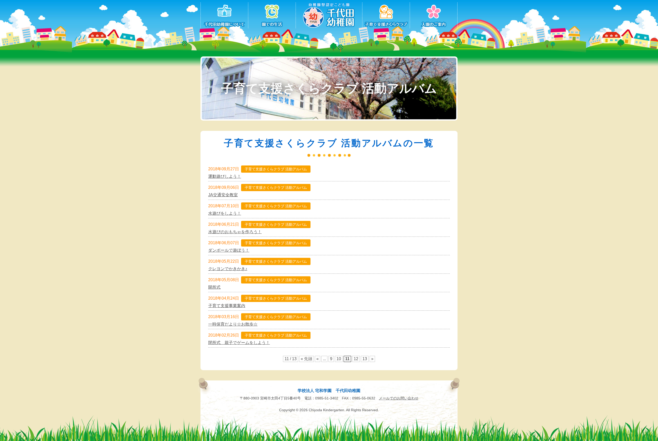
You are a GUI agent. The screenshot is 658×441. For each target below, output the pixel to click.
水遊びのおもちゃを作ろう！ (235, 232)
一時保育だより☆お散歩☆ (233, 324)
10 (338, 359)
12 (356, 359)
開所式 (214, 287)
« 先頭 (306, 359)
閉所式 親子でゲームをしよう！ (239, 343)
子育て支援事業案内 (226, 306)
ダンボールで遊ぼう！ (228, 250)
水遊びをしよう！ (224, 213)
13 (364, 359)
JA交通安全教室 (223, 195)
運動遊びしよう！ (224, 176)
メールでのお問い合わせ (398, 398)
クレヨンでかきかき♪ (227, 269)
